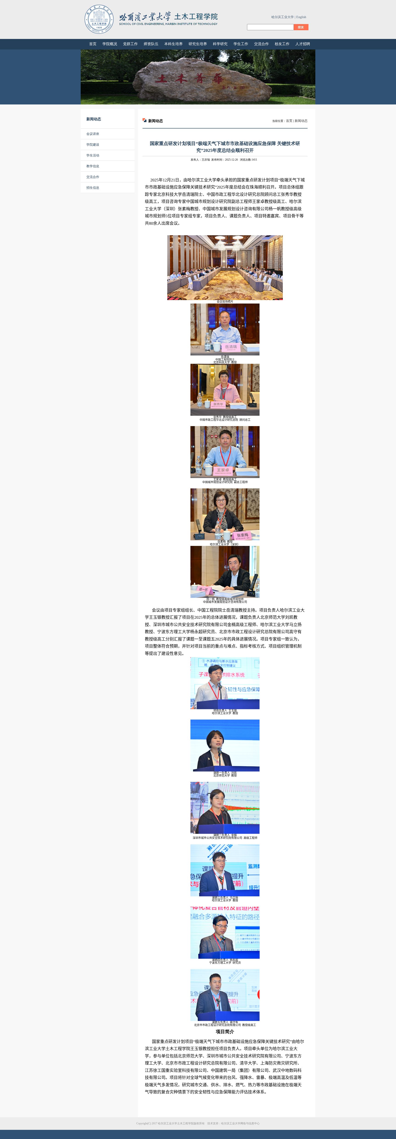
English (301, 17)
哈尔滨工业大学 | (283, 17)
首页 (289, 121)
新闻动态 (301, 121)
